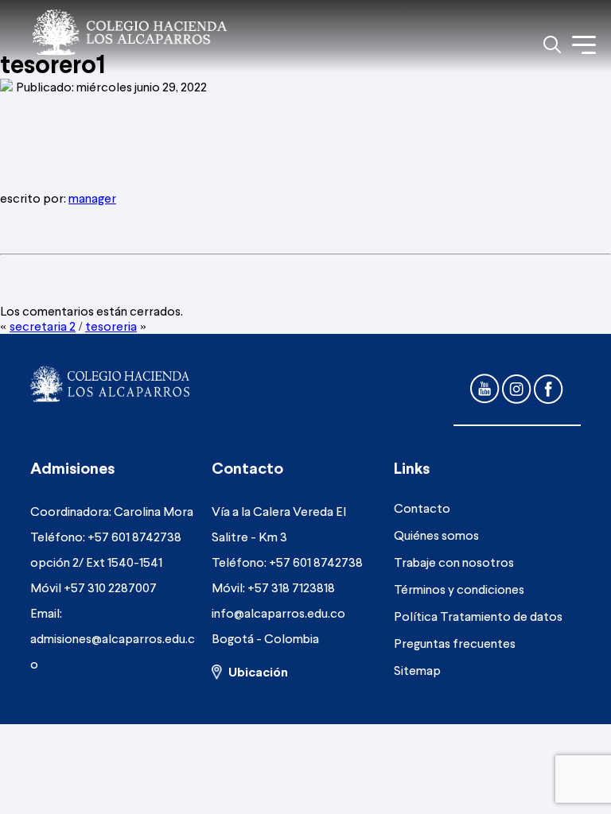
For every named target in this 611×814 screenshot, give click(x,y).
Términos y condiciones (459, 588)
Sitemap (417, 669)
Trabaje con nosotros (454, 561)
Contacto (422, 507)
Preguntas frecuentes (455, 642)
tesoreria (111, 325)
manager (92, 197)
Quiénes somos (436, 534)
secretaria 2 (43, 325)
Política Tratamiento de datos (478, 615)
